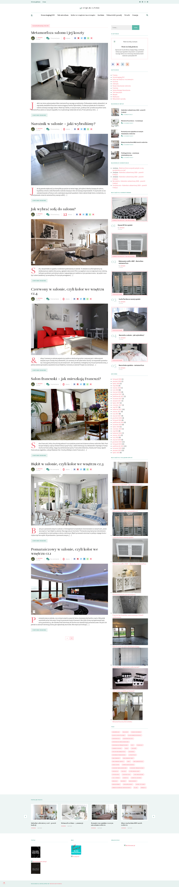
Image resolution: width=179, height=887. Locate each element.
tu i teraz (116, 777)
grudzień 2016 (117, 418)
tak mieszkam (138, 774)
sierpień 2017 (117, 401)
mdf (128, 761)
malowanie (116, 758)
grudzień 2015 (117, 442)
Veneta (125, 777)
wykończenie (128, 784)
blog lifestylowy (119, 735)
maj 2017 (115, 407)
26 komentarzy (54, 214)
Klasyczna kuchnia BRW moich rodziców (134, 142)
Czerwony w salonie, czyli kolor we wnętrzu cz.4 (67, 291)
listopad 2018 (117, 379)
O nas (44, 2)
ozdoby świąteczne (136, 768)
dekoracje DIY (128, 738)
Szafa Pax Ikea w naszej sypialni (129, 299)
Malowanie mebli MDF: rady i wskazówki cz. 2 (127, 485)
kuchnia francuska (119, 755)
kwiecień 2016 (117, 433)
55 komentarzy (54, 129)
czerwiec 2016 (117, 429)
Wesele (127, 15)
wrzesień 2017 (117, 399)
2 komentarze (54, 384)
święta (143, 787)
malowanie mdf (128, 758)
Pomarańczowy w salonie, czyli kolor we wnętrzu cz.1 (64, 551)
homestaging (117, 748)
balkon (125, 732)
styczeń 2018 (117, 392)
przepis (115, 771)
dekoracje (116, 738)
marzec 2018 (117, 388)
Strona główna (35, 2)
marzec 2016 (117, 435)
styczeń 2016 (117, 440)
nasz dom (116, 764)
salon (124, 771)
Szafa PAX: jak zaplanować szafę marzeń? (126, 667)
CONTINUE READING (39, 115)
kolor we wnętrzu (119, 751)
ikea (126, 748)
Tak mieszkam (62, 15)
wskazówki (116, 784)
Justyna (40, 37)
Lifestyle (115, 84)
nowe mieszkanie (128, 764)
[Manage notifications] (4, 882)
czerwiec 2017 (117, 405)
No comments (54, 469)
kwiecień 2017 (117, 409)
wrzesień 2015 (117, 448)
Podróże (115, 88)
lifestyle (132, 755)
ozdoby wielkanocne (120, 768)
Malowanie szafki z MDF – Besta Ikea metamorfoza (129, 564)
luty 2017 (116, 414)
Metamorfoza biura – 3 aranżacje (132, 121)
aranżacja (116, 732)
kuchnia (131, 751)
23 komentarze (55, 38)
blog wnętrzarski (134, 735)
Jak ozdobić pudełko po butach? (124, 691)
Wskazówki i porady (114, 15)
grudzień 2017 (117, 394)
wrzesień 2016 (117, 425)
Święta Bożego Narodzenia (121, 90)
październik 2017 (118, 396)
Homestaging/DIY (48, 15)
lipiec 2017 (116, 403)
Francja (135, 15)
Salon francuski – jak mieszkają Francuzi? (66, 379)
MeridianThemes (56, 883)
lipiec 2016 (116, 427)
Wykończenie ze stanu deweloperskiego (126, 647)
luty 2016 (116, 437)
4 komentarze (54, 299)
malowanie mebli (118, 761)
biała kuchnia (136, 732)
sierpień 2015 (117, 450)
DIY (132, 745)
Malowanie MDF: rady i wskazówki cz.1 (125, 511)
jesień (134, 748)
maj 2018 (115, 386)
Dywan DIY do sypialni (125, 225)
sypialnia (116, 774)
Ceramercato (117, 185)
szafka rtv (126, 774)
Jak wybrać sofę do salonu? (53, 209)
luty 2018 (116, 390)
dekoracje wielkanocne (121, 741)
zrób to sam (140, 784)
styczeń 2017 (117, 416)
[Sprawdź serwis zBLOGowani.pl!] (129, 845)
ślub (135, 787)
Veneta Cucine (136, 777)
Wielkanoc (116, 97)
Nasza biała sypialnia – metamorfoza (131, 365)
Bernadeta (116, 181)
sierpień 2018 (117, 381)
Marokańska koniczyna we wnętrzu (124, 595)
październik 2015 (118, 446)
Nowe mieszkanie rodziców (122, 86)
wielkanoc (132, 781)
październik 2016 (118, 422)
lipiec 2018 (116, 383)
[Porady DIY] (75, 856)
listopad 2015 (117, 444)
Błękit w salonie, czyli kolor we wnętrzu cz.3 (67, 464)
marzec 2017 (117, 412)
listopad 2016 (117, 420)
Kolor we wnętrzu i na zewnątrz (83, 15)
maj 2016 (115, 431)
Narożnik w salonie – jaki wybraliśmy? (63, 124)
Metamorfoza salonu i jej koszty (57, 33)
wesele (115, 781)
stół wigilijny (134, 771)
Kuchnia (101, 15)
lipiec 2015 (116, 453)
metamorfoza (138, 761)
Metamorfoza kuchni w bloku (122, 722)
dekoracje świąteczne (120, 745)
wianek (123, 781)
